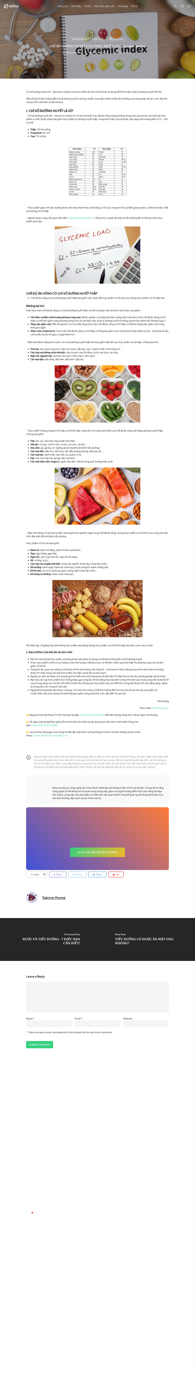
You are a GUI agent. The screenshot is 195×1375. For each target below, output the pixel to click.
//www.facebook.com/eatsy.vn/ (50, 735)
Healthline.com (160, 707)
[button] (189, 6)
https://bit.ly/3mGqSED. (45, 725)
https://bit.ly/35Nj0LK (92, 714)
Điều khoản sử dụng (96, 1180)
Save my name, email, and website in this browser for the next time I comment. (71, 1032)
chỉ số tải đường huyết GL (81, 217)
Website (127, 1018)
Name (30, 1018)
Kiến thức (98, 39)
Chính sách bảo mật (115, 1180)
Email (78, 1018)
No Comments (122, 52)
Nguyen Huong (74, 52)
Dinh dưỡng (79, 39)
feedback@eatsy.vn (23, 1206)
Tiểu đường (116, 39)
